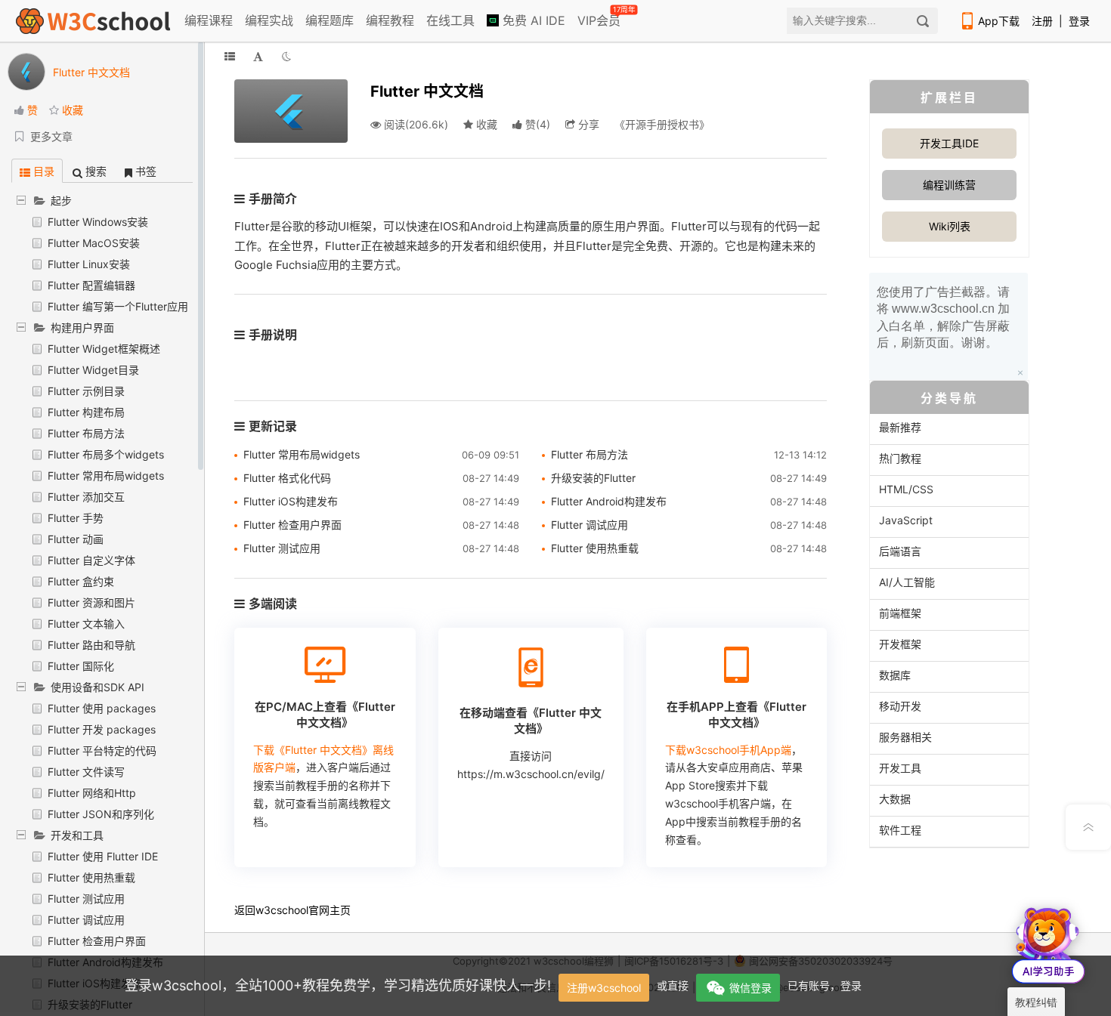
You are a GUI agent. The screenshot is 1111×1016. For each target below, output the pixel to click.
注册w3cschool (604, 987)
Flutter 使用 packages (102, 708)
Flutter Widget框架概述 (104, 348)
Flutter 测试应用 (86, 898)
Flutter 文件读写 (86, 771)
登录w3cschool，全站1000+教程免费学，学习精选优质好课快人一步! (338, 985)
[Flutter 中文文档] (291, 109)
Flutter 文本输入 (86, 623)
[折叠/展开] (230, 56)
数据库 (895, 675)
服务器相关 (905, 736)
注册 (1042, 20)
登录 (1079, 20)
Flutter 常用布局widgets (106, 475)
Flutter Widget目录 (93, 369)
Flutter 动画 (76, 539)
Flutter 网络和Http (92, 792)
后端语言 (900, 551)
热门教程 (900, 458)
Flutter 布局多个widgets (106, 454)
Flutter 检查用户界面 (97, 940)
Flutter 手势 (76, 517)
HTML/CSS (906, 489)
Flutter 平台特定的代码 (102, 750)
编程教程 (390, 20)
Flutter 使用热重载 (91, 877)
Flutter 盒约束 (81, 581)
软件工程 (900, 829)
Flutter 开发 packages (102, 729)
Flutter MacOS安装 (94, 242)
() (537, 124)
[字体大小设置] (258, 56)
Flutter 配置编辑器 (91, 285)
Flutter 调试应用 (86, 919)
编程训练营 (949, 184)
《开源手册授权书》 (662, 124)
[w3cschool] (93, 21)
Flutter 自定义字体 (91, 560)
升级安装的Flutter (593, 477)
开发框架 (900, 644)
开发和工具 (77, 835)
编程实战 (269, 20)
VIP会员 (600, 17)
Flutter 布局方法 (86, 433)
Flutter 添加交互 (86, 496)
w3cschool (281, 909)
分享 (587, 124)
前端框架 (900, 613)
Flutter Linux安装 (89, 264)
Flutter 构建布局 (86, 412)
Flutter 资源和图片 (91, 602)
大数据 (895, 798)
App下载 (999, 20)
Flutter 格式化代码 (287, 477)
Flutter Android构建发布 (609, 501)
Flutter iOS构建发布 (290, 501)
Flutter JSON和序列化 (101, 814)
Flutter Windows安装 (98, 221)
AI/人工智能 (907, 582)
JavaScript (906, 520)
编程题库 (329, 20)
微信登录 (750, 987)
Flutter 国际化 (81, 665)
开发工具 (900, 767)
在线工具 (450, 20)
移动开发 (900, 705)
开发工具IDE (949, 143)
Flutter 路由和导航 (91, 644)
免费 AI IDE (532, 20)
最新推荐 (900, 427)
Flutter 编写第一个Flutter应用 (118, 306)
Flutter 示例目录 (86, 390)
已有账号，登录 (825, 985)
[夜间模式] (286, 56)
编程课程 (208, 20)
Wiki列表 (949, 226)
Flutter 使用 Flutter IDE (103, 856)
